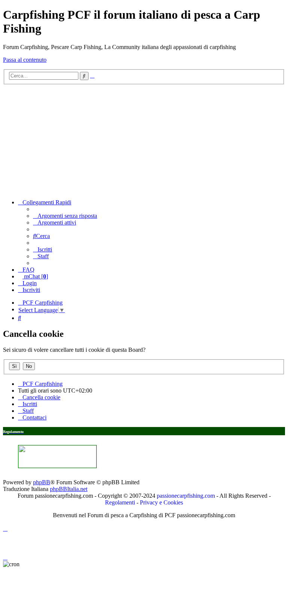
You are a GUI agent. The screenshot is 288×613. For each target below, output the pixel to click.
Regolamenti (120, 502)
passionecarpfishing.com (186, 495)
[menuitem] (65, 216)
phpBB (41, 482)
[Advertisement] (144, 140)
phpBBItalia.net (68, 489)
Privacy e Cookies (161, 502)
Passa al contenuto (24, 60)
